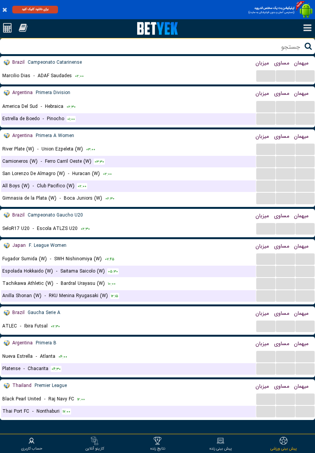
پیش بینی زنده (220, 448)
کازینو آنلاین (94, 448)
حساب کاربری (31, 448)
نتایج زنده (157, 448)
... (266, 75)
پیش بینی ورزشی (283, 448)
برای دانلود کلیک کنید (35, 9)
